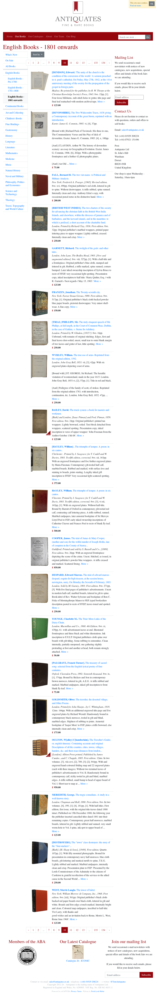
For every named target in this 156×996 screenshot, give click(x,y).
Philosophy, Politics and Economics (14, 183)
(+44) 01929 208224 (89, 981)
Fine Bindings (12, 124)
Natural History (12, 170)
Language (10, 141)
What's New (11, 54)
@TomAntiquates (118, 981)
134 (103, 62)
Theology (10, 199)
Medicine (9, 158)
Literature (10, 147)
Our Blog (71, 36)
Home (10, 36)
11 (71, 62)
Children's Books (13, 118)
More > (101, 101)
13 (83, 62)
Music (8, 164)
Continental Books (14, 106)
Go (148, 37)
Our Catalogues (35, 36)
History (9, 135)
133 (96, 62)
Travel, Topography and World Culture (14, 207)
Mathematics (11, 153)
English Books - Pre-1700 (15, 80)
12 (77, 62)
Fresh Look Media (97, 991)
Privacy (73, 991)
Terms (79, 991)
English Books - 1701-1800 (15, 89)
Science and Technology (11, 192)
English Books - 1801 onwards (16, 98)
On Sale (9, 60)
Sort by (37, 54)
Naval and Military (14, 176)
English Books (12, 72)
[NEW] (40, 421)
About (49, 36)
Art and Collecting (14, 112)
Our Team (59, 36)
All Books (10, 66)
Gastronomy (11, 129)
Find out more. (135, 5)
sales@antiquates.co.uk (133, 129)
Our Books (20, 36)
